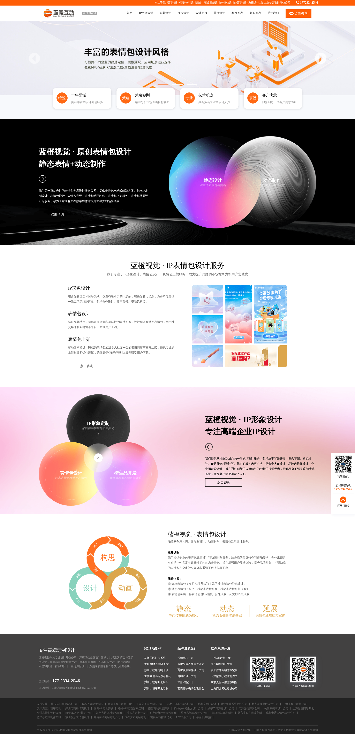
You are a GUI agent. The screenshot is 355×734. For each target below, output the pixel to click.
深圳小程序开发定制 (156, 688)
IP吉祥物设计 (185, 682)
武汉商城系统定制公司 (234, 704)
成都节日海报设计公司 (220, 708)
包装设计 (165, 13)
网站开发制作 (204, 717)
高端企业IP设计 (248, 431)
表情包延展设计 (232, 541)
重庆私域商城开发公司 (194, 712)
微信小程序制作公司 (49, 717)
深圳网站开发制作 (222, 712)
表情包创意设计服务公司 (80, 190)
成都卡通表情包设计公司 (280, 712)
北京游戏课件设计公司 (265, 704)
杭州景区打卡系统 (155, 658)
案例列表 (237, 13)
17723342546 (309, 3)
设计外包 (201, 13)
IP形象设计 (241, 2)
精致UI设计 (61, 666)
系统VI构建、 (47, 666)
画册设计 (215, 2)
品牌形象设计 (187, 648)
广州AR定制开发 (221, 658)
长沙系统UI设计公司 (276, 708)
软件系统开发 (221, 648)
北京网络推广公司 (221, 664)
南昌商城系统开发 (158, 708)
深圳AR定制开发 (103, 708)
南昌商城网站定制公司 (107, 717)
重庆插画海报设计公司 (64, 704)
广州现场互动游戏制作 (163, 712)
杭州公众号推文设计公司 (188, 708)
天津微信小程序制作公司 (224, 677)
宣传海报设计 (79, 666)
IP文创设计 (146, 13)
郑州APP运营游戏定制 (131, 708)
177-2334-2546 (66, 680)
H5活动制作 (152, 648)
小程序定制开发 (136, 712)
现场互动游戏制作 (92, 704)
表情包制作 (104, 666)
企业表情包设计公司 (49, 712)
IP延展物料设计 (221, 463)
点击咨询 (57, 215)
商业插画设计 (68, 662)
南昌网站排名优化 (161, 717)
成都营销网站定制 (135, 717)
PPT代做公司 (183, 717)
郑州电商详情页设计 (77, 708)
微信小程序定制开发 (120, 704)
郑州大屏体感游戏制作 (109, 712)
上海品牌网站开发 (303, 708)
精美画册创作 (88, 662)
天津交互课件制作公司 (149, 704)
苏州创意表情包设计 (77, 717)
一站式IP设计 (245, 458)
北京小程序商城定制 (250, 712)
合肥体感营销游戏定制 (224, 670)
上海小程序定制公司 (295, 704)
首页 (130, 13)
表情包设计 (227, 2)
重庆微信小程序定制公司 (157, 677)
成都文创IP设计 (207, 704)
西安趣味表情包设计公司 (191, 689)
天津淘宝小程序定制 (49, 708)
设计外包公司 (282, 2)
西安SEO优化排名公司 (78, 712)
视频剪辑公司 (186, 658)
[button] (320, 58)
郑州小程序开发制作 (156, 682)
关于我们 (273, 13)
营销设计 (219, 13)
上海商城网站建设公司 (224, 688)
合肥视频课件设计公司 (191, 670)
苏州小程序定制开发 (156, 670)
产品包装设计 (106, 662)
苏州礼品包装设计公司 (180, 704)
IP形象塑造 (123, 662)
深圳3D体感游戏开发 (156, 664)
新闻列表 (255, 13)
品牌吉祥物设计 (298, 463)
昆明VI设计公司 (187, 676)
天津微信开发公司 (249, 708)
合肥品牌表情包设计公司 (191, 665)
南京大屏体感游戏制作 (224, 682)
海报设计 (253, 2)
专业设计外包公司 (66, 657)
